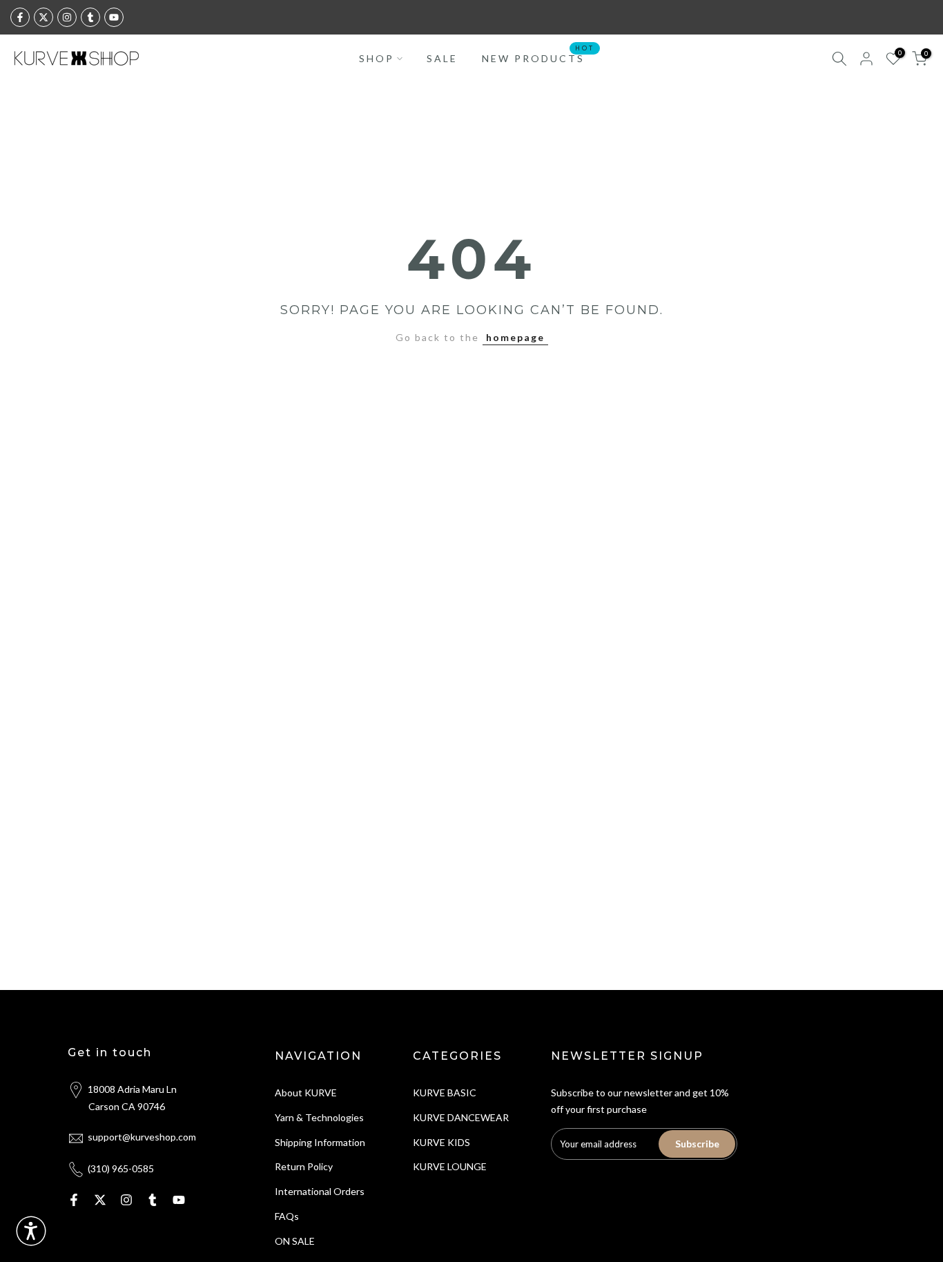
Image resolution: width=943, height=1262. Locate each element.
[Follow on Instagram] (67, 17)
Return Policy (304, 1166)
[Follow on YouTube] (114, 17)
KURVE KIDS (441, 1142)
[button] (31, 1231)
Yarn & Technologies (319, 1117)
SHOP (376, 58)
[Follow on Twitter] (43, 17)
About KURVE (306, 1092)
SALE (442, 58)
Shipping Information (320, 1142)
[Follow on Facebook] (20, 17)
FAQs (287, 1216)
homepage (515, 337)
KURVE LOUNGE (450, 1166)
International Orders (319, 1191)
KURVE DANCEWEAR (461, 1117)
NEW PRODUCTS (538, 57)
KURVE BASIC (444, 1092)
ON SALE (295, 1241)
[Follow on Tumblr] (90, 17)
